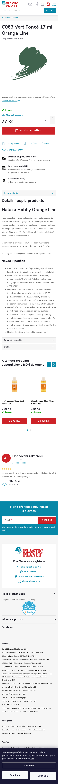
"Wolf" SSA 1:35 (37, 652)
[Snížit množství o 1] (52, 122)
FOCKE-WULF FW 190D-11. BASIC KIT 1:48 (19, 701)
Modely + (5, 726)
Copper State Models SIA (27, 748)
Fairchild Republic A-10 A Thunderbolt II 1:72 (19, 690)
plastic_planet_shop (31, 581)
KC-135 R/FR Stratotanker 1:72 (13, 694)
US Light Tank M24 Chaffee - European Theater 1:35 (21, 663)
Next (54, 364)
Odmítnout (15, 775)
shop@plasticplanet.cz (31, 567)
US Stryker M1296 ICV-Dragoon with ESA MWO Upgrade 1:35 (25, 659)
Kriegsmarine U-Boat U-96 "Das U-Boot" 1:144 (19, 656)
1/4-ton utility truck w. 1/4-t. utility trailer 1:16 (19, 687)
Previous (49, 364)
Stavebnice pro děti (18, 726)
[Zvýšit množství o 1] (52, 118)
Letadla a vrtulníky (34, 726)
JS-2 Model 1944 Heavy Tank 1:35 (37, 670)
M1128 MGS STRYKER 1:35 (12, 670)
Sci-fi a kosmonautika (37, 730)
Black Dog (12, 748)
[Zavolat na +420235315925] (37, 4)
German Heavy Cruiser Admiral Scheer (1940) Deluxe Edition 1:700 (27, 674)
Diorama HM (43, 748)
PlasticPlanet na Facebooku (31, 576)
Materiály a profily (8, 733)
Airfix (4, 748)
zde (32, 758)
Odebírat (47, 520)
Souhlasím (43, 775)
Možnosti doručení (14, 115)
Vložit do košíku (30, 130)
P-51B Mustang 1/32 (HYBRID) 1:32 (15, 652)
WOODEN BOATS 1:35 (10, 705)
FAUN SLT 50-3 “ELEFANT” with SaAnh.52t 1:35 (20, 712)
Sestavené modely (24, 733)
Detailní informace (9, 100)
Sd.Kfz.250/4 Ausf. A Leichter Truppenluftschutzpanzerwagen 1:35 (27, 683)
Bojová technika (8, 730)
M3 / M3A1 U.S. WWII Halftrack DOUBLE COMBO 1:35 (22, 667)
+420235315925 (31, 571)
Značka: (12, 150)
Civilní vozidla (21, 730)
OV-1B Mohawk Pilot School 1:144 (15, 649)
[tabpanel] (14, 398)
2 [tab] (30, 430)
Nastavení (29, 765)
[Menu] (54, 3)
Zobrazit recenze (19, 463)
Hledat (49, 10)
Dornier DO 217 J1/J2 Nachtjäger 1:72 (16, 698)
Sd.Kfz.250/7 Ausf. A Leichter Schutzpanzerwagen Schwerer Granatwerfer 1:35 (24, 678)
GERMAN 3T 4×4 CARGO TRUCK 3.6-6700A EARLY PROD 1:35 (26, 708)
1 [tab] (27, 430)
